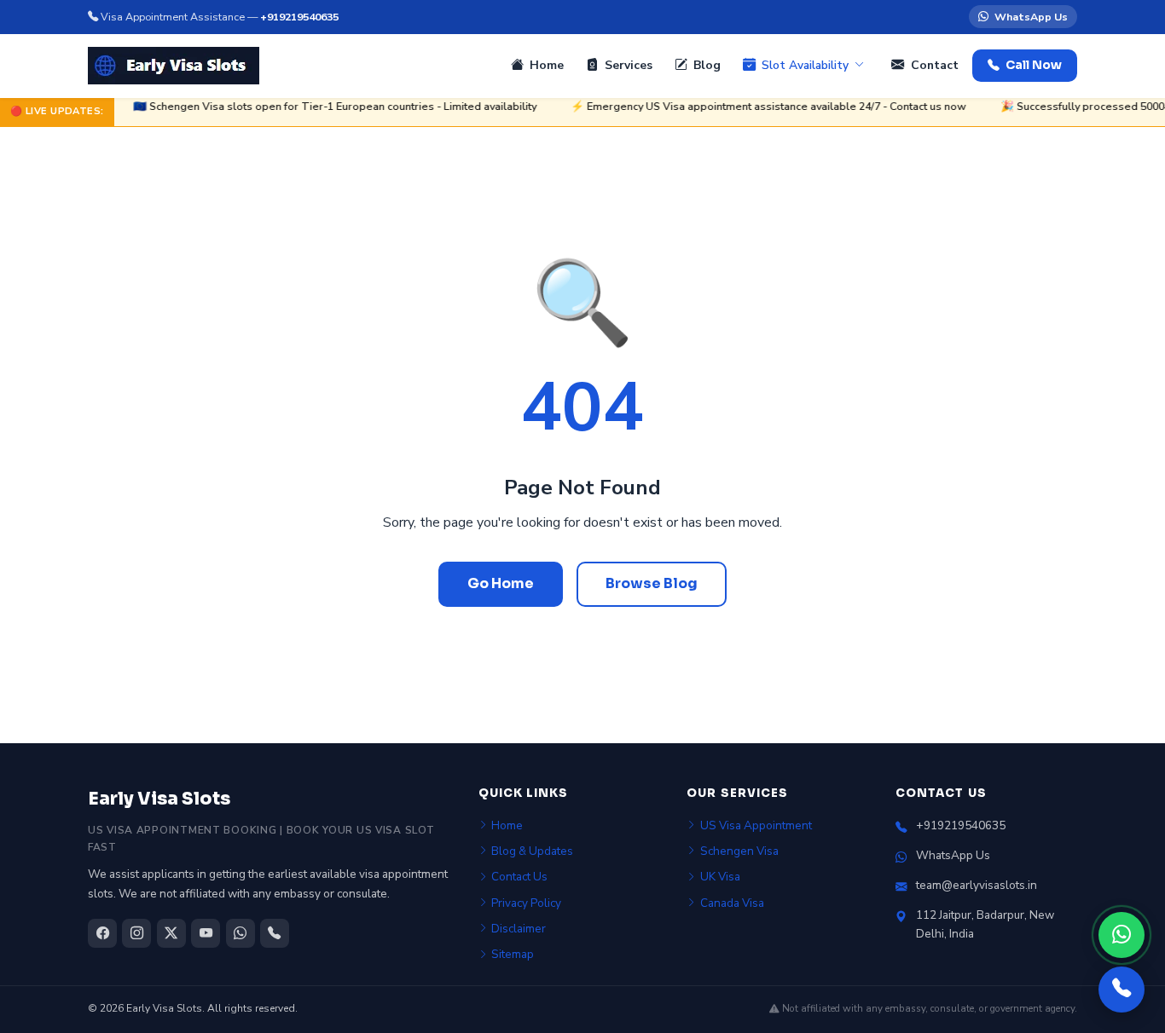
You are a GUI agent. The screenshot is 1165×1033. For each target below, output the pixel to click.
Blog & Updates (532, 851)
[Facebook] (102, 933)
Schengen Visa (739, 851)
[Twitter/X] (171, 933)
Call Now (1034, 65)
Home (547, 65)
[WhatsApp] (1121, 935)
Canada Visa (732, 903)
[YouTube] (205, 933)
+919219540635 (299, 16)
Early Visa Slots (159, 799)
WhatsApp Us (1031, 16)
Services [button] (628, 65)
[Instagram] (136, 933)
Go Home (500, 583)
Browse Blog (652, 583)
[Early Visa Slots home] (173, 65)
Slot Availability (805, 65)
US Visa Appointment (756, 825)
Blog (707, 65)
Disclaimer (518, 928)
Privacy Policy (526, 903)
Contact (935, 65)
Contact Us (519, 877)
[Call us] (1121, 990)
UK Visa (720, 877)
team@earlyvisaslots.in (976, 885)
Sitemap (512, 954)
